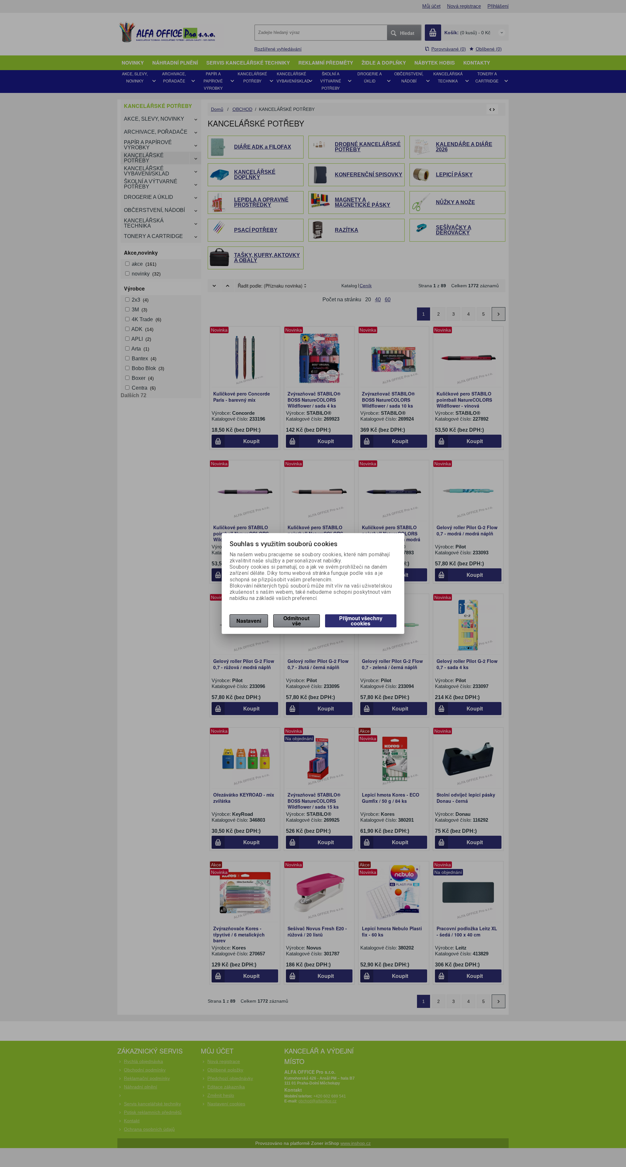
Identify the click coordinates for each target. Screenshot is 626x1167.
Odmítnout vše (296, 620)
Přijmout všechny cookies (360, 620)
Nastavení (248, 620)
